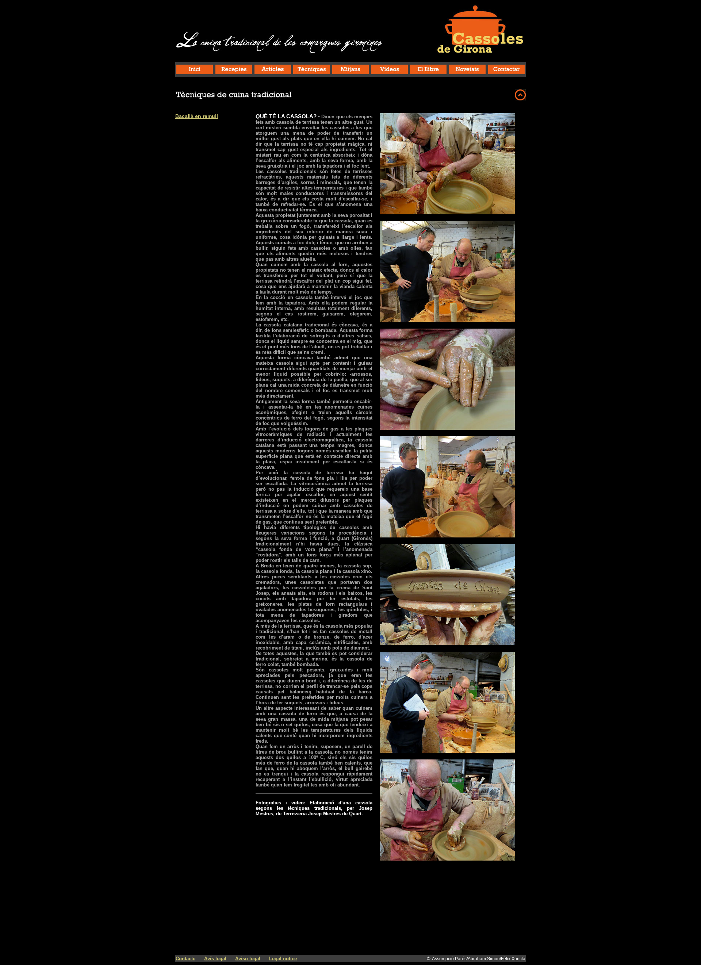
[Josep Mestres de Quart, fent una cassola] (447, 212)
